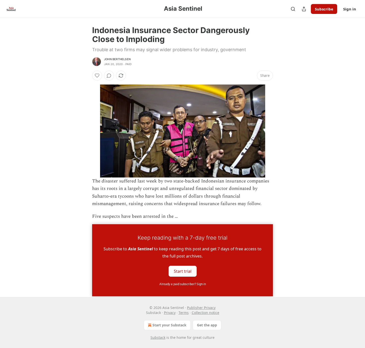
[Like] (97, 76)
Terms (184, 312)
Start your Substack (169, 325)
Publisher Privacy (201, 307)
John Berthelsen (117, 59)
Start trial (182, 271)
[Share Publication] (304, 9)
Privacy (170, 312)
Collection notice (205, 312)
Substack (157, 337)
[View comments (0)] (109, 76)
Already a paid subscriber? (182, 284)
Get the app (207, 325)
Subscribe (324, 8)
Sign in (349, 8)
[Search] (293, 9)
